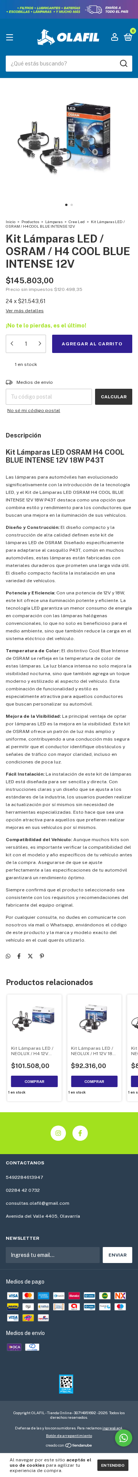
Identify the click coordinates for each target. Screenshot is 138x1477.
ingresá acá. (112, 1428)
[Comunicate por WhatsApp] (123, 1438)
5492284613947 (24, 1177)
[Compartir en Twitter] (30, 956)
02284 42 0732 (23, 1190)
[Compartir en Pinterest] (42, 956)
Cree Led (77, 221)
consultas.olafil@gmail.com (37, 1203)
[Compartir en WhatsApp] (8, 956)
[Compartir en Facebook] (19, 956)
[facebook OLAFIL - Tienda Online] (80, 1133)
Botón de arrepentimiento (69, 1435)
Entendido (113, 1465)
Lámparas (53, 221)
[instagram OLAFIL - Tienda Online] (58, 1133)
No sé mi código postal (33, 410)
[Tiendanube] (69, 1446)
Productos (30, 221)
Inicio (10, 221)
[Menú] (11, 37)
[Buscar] (123, 63)
